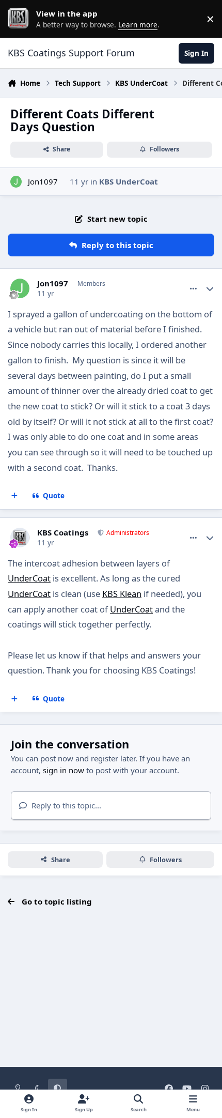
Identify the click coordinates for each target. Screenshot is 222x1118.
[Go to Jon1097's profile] (16, 182)
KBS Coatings (62, 533)
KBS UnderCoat (128, 181)
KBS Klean (121, 594)
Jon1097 (43, 181)
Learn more (20, 18)
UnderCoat (29, 578)
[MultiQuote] (14, 496)
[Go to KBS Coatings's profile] (20, 537)
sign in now (63, 770)
